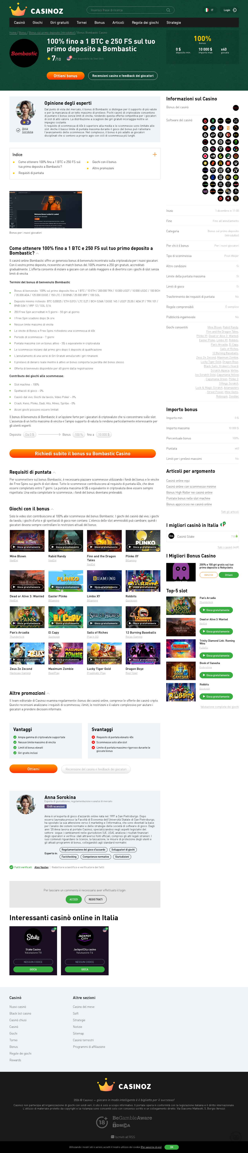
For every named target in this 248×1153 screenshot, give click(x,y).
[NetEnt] (220, 121)
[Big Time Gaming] (220, 142)
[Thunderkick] (205, 135)
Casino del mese (83, 1007)
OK (171, 1147)
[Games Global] (220, 149)
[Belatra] (213, 177)
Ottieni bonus (65, 75)
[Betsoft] (236, 135)
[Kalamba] (236, 170)
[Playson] (228, 149)
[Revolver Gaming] (205, 149)
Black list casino (20, 1013)
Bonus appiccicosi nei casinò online (189, 504)
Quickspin (131, 600)
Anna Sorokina (27, 130)
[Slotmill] (205, 142)
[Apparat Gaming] (220, 163)
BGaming (131, 560)
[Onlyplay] (236, 156)
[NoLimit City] (228, 121)
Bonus (99, 22)
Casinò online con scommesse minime (191, 486)
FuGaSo (204, 647)
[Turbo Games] (205, 156)
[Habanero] (205, 121)
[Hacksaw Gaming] (213, 121)
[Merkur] (205, 163)
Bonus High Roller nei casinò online (189, 492)
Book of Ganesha (210, 663)
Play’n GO (93, 636)
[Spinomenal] (213, 142)
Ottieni (33, 768)
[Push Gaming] (220, 135)
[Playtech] (213, 135)
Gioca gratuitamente (28, 547)
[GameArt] (213, 156)
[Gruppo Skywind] (236, 149)
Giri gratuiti (59, 22)
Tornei (82, 22)
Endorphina (206, 667)
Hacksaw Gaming (20, 673)
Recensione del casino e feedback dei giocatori (95, 769)
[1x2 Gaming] (228, 156)
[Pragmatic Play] (236, 128)
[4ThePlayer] (228, 198)
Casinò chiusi (17, 1020)
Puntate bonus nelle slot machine (188, 498)
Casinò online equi (178, 481)
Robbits (204, 684)
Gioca (33, 969)
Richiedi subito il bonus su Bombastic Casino (82, 453)
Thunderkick (17, 636)
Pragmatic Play (96, 673)
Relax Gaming (134, 636)
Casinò (19, 22)
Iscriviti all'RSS (124, 1137)
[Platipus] (228, 163)
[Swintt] (213, 163)
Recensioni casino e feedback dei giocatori (123, 75)
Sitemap (78, 1033)
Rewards (15, 1060)
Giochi (38, 22)
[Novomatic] (236, 142)
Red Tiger (132, 673)
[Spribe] (205, 177)
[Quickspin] (228, 128)
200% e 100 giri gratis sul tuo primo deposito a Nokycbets (216, 566)
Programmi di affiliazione (89, 1047)
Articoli (118, 22)
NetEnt (14, 560)
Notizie (77, 1027)
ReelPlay (53, 673)
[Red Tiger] (220, 128)
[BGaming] (228, 177)
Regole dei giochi (145, 22)
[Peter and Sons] (213, 170)
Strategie (174, 22)
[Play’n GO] (213, 128)
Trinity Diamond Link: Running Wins (217, 642)
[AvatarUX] (228, 170)
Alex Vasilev (42, 867)
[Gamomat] (220, 156)
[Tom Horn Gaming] (213, 149)
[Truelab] (205, 170)
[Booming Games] (228, 142)
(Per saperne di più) (151, 1147)
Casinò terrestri (83, 1040)
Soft (76, 1013)
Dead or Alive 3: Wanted (214, 619)
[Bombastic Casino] (236, 108)
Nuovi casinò (17, 1007)
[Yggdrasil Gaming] (205, 128)
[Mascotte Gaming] (220, 177)
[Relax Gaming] (236, 121)
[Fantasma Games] (236, 163)
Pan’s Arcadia (208, 598)
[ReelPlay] (220, 170)
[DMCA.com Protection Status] (121, 1126)
